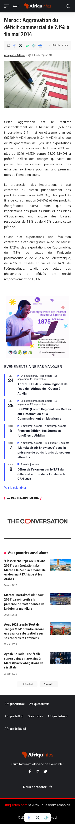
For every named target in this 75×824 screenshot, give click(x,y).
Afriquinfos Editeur (14, 55)
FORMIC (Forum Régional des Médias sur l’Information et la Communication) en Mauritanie (44, 413)
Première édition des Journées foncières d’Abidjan (39, 432)
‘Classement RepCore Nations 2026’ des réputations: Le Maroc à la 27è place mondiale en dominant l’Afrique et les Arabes (25, 570)
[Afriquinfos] (37, 6)
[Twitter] (45, 771)
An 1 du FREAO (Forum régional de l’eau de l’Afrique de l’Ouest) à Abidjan (43, 388)
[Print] (40, 45)
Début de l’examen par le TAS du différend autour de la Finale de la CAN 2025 (41, 474)
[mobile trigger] (7, 6)
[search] (68, 6)
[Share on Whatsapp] (27, 45)
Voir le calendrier (15, 487)
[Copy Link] (33, 45)
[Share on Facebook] (14, 45)
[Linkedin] (37, 771)
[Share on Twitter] (21, 45)
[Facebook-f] (29, 771)
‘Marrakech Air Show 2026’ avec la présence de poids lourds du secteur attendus (44, 452)
